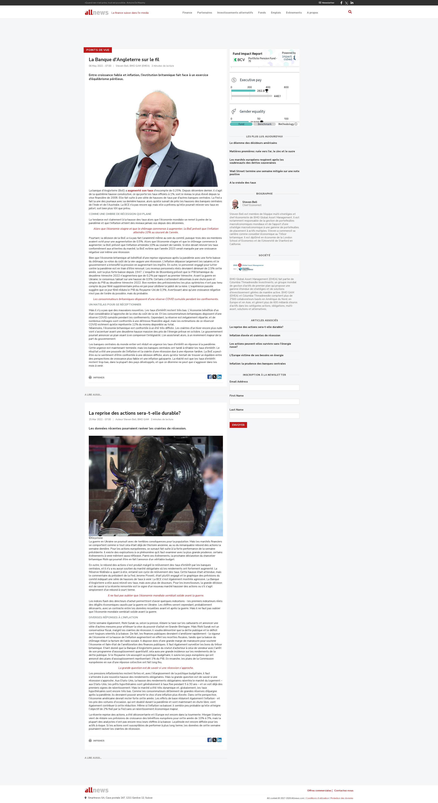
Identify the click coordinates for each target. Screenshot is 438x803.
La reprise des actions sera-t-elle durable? (256, 327)
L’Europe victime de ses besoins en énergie (257, 355)
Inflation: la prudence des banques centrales (258, 363)
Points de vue (97, 50)
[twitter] (214, 376)
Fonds (262, 12)
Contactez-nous (343, 790)
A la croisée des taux (243, 182)
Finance (187, 12)
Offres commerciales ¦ (320, 790)
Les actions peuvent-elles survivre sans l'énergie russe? (260, 345)
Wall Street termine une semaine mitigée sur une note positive (264, 173)
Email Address (239, 381)
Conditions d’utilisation (317, 798)
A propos (312, 12)
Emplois (276, 12)
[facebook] (209, 376)
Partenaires (204, 12)
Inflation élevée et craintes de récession (255, 335)
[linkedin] (219, 376)
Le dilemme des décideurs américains (253, 143)
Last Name (236, 409)
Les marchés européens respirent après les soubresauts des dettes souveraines (257, 161)
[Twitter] (346, 3)
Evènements (294, 12)
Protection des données (342, 798)
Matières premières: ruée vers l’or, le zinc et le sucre (262, 151)
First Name (237, 395)
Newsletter (328, 2)
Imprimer (98, 377)
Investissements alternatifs (235, 12)
